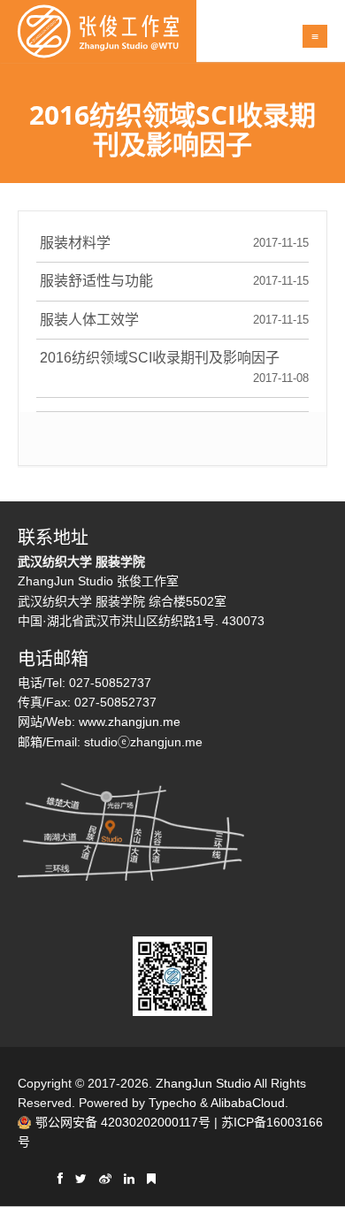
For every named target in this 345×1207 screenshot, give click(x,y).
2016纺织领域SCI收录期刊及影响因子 (160, 357)
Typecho (172, 1103)
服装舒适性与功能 (96, 280)
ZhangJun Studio (203, 1083)
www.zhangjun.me (129, 721)
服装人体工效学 (89, 319)
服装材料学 (75, 242)
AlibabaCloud (248, 1103)
